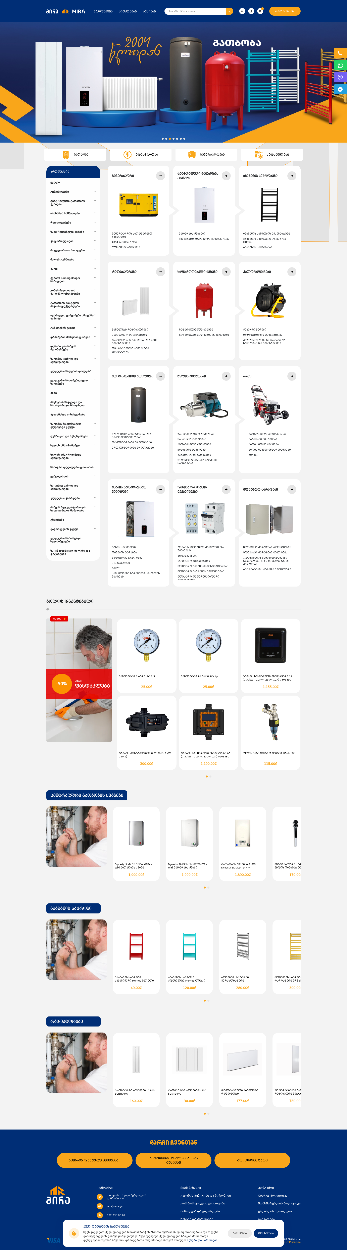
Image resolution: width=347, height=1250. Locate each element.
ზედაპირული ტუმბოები (194, 444)
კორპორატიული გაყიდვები (203, 1203)
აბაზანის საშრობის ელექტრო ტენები (264, 241)
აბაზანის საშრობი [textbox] (71, 908)
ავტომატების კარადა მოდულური (267, 569)
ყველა (55, 182)
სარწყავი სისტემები (263, 439)
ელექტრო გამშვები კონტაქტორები (203, 566)
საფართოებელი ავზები (196, 329)
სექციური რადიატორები (129, 335)
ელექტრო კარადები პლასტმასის (267, 547)
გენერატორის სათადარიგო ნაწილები (132, 235)
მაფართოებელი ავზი (127, 557)
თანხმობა (266, 1233)
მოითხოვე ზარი (252, 1160)
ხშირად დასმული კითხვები (94, 1160)
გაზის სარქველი (124, 547)
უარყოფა (240, 1233)
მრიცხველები (187, 555)
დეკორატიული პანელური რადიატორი (130, 350)
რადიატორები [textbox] (66, 1021)
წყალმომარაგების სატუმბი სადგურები (197, 462)
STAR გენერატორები (126, 247)
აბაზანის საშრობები (257, 247)
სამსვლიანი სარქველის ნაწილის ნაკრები (136, 575)
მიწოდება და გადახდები (200, 1211)
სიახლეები (128, 11)
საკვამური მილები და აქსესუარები (204, 239)
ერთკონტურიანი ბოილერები (133, 447)
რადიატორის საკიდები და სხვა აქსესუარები (134, 342)
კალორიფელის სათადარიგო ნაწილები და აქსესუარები (264, 342)
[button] (163, 139)
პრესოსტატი (121, 563)
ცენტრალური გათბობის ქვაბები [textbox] (86, 795)
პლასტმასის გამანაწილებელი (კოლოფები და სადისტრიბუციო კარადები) (266, 561)
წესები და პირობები (202, 1240)
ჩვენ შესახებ (191, 1187)
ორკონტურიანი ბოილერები (132, 442)
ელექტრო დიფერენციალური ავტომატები (198, 578)
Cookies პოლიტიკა (272, 1195)
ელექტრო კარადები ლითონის (265, 552)
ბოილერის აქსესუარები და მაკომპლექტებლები (131, 436)
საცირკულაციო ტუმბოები (196, 434)
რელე (116, 568)
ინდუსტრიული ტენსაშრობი (263, 335)
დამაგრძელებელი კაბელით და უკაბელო (201, 549)
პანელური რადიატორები (130, 329)
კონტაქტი (266, 1187)
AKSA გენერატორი (125, 242)
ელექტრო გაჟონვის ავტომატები (201, 571)
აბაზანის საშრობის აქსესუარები (266, 233)
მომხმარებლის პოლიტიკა (279, 1203)
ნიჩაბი (253, 455)
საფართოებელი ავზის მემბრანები (204, 335)
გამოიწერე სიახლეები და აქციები (173, 1160)
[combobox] (86, 795)
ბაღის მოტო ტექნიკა (264, 444)
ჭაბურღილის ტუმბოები (194, 455)
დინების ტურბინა (124, 552)
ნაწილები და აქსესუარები (268, 434)
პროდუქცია (103, 11)
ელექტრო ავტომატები (194, 561)
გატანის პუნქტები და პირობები (206, 1195)
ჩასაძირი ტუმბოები (192, 449)
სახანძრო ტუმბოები (192, 439)
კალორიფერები (254, 329)
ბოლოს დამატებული (70, 601)
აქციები (149, 11)
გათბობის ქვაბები (192, 233)
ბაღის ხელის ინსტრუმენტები (270, 449)
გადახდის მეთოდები (275, 1211)
